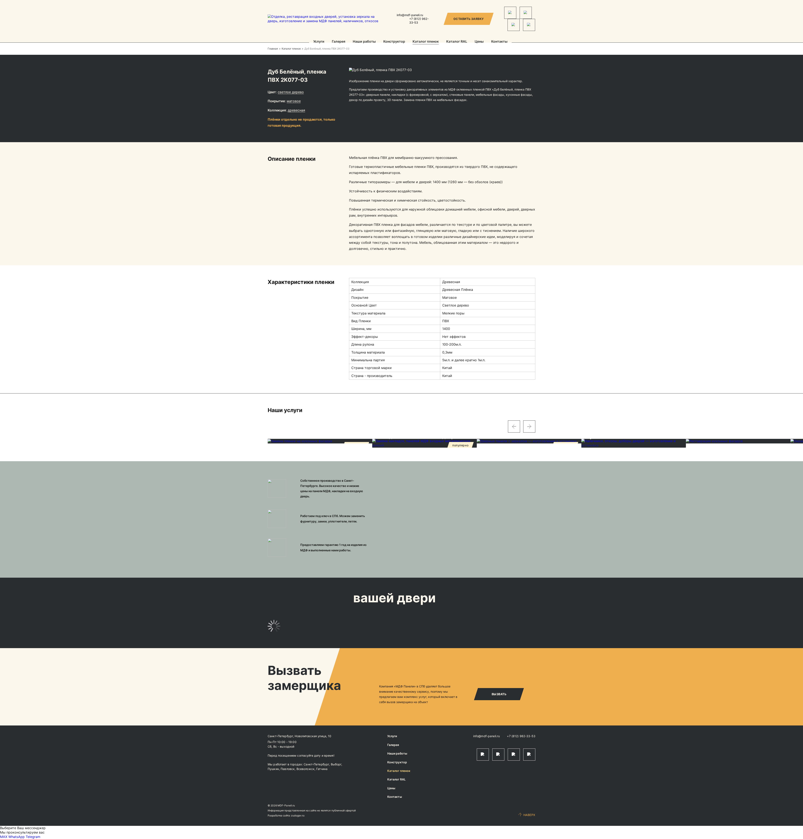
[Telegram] (510, 13)
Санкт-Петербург (316, 764)
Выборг (336, 764)
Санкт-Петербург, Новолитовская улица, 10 (299, 736)
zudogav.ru (297, 815)
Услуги (318, 41)
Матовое (294, 101)
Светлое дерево (291, 92)
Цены (479, 41)
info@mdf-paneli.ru (410, 15)
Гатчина (321, 769)
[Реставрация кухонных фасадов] (738, 441)
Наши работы (364, 41)
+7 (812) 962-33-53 (521, 736)
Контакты (499, 41)
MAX (3, 837)
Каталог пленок (426, 41)
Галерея (338, 41)
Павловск (288, 769)
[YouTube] (529, 25)
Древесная (296, 110)
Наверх (529, 815)
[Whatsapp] (526, 13)
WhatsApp (16, 837)
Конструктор (394, 41)
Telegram (33, 837)
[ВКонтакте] (514, 25)
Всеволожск (306, 769)
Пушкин (273, 769)
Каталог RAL (456, 41)
